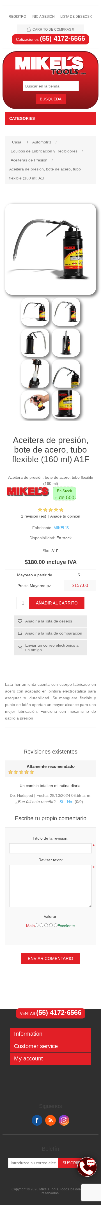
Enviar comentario (50, 958)
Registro (17, 17)
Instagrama (64, 1120)
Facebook (37, 1120)
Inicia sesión (43, 17)
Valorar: (51, 916)
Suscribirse (76, 1163)
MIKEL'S (61, 527)
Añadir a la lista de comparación (53, 633)
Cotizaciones (50, 39)
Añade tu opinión (65, 516)
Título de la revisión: (50, 838)
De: (13, 795)
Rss (50, 1120)
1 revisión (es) (33, 516)
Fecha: (42, 795)
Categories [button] (22, 118)
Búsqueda (50, 99)
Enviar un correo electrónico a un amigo (52, 647)
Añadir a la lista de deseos (48, 621)
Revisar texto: (50, 860)
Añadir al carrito (57, 603)
